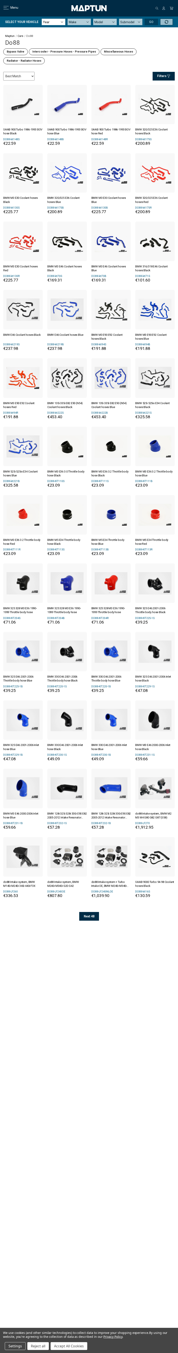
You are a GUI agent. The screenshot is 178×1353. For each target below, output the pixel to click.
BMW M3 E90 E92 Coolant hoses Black (107, 336)
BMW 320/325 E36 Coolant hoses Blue (63, 199)
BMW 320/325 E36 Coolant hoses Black (151, 131)
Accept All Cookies (69, 1346)
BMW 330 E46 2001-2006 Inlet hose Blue (109, 747)
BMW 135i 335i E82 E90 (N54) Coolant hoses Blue (109, 405)
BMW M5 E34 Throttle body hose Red (151, 541)
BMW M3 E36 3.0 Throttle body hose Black (65, 473)
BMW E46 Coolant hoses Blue (65, 334)
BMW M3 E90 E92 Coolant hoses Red (19, 405)
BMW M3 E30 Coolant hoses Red (20, 268)
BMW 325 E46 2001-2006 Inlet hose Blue (21, 747)
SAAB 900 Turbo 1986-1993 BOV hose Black (22, 131)
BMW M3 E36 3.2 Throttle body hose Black (110, 473)
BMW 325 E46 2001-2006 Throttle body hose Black (150, 610)
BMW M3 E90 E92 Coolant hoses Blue (150, 336)
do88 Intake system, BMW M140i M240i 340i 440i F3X (19, 883)
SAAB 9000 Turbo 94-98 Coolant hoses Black (154, 883)
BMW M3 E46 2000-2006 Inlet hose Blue (20, 815)
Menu (11, 7)
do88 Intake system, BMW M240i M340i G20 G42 (63, 883)
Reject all (38, 1346)
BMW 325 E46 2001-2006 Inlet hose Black (153, 678)
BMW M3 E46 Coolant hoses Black (64, 268)
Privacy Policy (112, 1337)
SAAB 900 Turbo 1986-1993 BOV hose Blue (66, 131)
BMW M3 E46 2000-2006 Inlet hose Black (152, 747)
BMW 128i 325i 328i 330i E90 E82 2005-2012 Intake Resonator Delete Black (67, 816)
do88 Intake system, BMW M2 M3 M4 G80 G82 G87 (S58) (153, 815)
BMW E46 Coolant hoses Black (22, 334)
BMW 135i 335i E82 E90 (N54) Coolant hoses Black (65, 405)
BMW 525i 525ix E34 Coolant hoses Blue (20, 473)
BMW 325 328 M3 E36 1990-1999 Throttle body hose (20, 610)
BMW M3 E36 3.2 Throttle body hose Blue (153, 473)
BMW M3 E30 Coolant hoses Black (20, 199)
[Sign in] (164, 8)
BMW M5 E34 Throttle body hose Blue (107, 541)
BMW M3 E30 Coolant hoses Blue (108, 199)
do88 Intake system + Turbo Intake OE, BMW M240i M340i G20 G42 (109, 884)
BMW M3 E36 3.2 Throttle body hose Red (21, 541)
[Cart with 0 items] (171, 8)
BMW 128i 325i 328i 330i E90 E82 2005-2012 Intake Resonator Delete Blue (111, 816)
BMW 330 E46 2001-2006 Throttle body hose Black (62, 678)
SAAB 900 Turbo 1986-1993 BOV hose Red (110, 131)
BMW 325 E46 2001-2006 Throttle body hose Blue (18, 678)
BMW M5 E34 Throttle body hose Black (63, 541)
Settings (15, 1346)
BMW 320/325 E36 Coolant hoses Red (151, 199)
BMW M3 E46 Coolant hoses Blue (108, 268)
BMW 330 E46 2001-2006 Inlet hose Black (65, 747)
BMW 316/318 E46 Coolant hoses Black (151, 268)
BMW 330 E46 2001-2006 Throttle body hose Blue (106, 678)
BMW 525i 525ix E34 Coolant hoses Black (152, 405)
